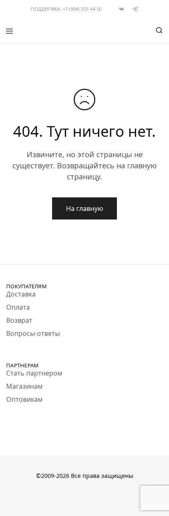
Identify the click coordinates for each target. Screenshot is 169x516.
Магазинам (24, 386)
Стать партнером (34, 373)
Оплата (18, 307)
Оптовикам (24, 399)
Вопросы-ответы (33, 333)
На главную (84, 208)
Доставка (21, 294)
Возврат (19, 320)
